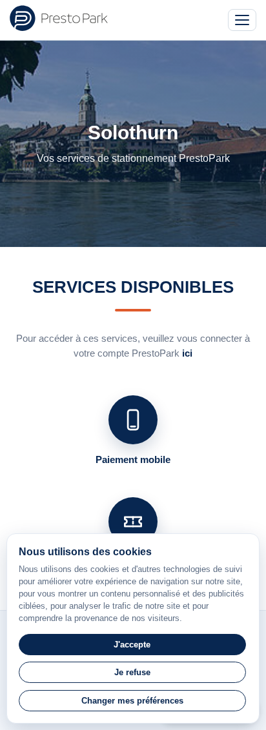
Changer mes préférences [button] (132, 700)
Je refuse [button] (132, 672)
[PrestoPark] (59, 18)
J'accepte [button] (132, 644)
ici (187, 353)
